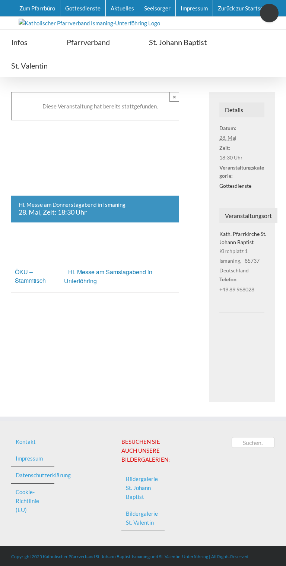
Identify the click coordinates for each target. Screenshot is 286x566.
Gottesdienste (235, 186)
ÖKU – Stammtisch (30, 276)
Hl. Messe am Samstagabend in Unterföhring (108, 276)
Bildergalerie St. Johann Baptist (142, 487)
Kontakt (26, 441)
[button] (90, 65)
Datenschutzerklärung (33, 475)
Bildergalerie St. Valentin (142, 518)
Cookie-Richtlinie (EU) (27, 500)
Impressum (29, 458)
